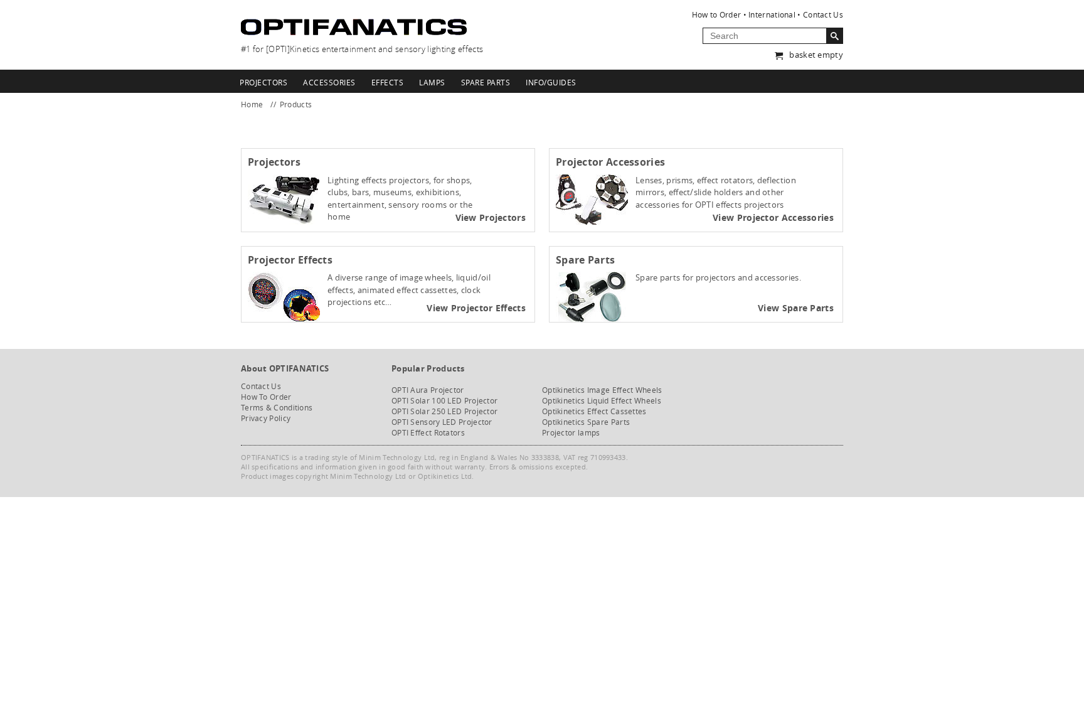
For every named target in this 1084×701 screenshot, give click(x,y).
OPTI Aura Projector (427, 390)
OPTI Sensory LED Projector (441, 422)
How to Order (716, 14)
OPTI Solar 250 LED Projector (444, 411)
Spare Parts (486, 82)
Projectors (263, 82)
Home (252, 104)
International (771, 14)
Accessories (329, 82)
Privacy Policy (265, 418)
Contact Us (823, 14)
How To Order (266, 397)
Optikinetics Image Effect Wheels (602, 390)
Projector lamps (571, 432)
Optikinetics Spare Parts (586, 422)
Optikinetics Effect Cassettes (594, 411)
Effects (387, 82)
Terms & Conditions (276, 407)
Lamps (432, 82)
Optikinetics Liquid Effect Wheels (601, 400)
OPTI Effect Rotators (428, 432)
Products (296, 104)
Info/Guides (551, 82)
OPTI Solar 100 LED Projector (444, 400)
